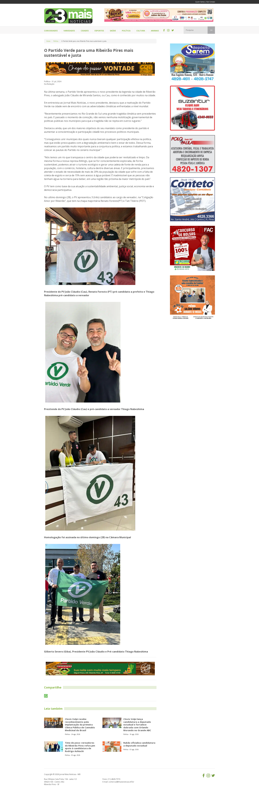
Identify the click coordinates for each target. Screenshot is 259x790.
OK (211, 30)
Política (55, 41)
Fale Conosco (210, 2)
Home (48, 41)
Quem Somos (200, 2)
